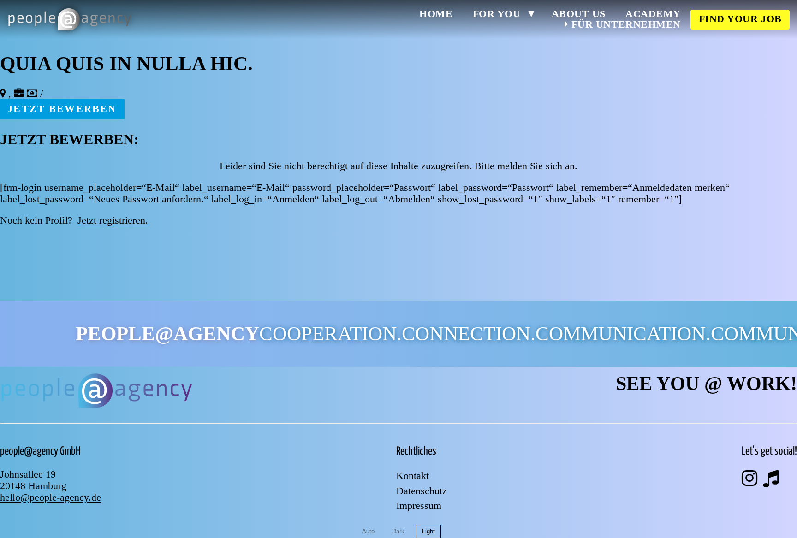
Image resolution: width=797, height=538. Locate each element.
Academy (653, 14)
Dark (398, 531)
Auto (368, 531)
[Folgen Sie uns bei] (749, 478)
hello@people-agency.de (50, 497)
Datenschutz (421, 491)
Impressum (418, 506)
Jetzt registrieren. (112, 220)
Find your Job (740, 18)
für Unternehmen (624, 24)
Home (435, 14)
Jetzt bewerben (61, 108)
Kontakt (412, 476)
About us (579, 14)
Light (428, 531)
